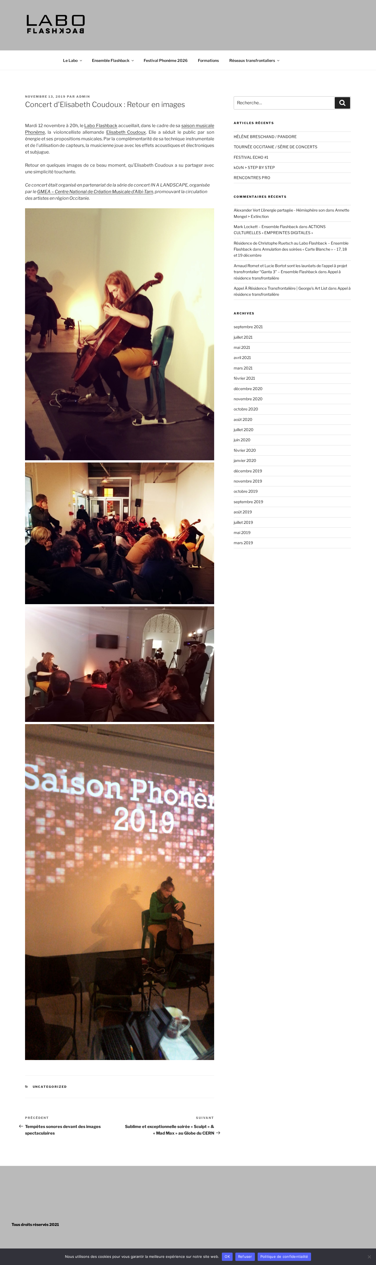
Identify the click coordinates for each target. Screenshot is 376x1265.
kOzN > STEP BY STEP (254, 167)
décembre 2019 (248, 471)
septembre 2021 (248, 326)
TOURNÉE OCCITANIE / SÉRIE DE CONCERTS (275, 146)
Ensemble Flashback (110, 60)
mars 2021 (243, 368)
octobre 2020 (246, 409)
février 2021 (244, 378)
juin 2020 (242, 439)
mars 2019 (243, 542)
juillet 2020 (244, 429)
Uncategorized (50, 1087)
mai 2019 (242, 532)
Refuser (245, 1256)
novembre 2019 (248, 481)
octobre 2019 (246, 491)
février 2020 (245, 450)
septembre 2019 (248, 501)
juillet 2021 (243, 337)
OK (227, 1256)
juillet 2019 (243, 522)
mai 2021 (242, 347)
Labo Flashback (100, 125)
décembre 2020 (248, 388)
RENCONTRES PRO (252, 177)
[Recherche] (342, 103)
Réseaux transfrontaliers (252, 60)
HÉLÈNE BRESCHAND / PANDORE (265, 136)
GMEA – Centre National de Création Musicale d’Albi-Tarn (95, 191)
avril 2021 (242, 357)
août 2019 (243, 512)
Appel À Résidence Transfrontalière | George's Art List (280, 288)
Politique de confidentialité (284, 1256)
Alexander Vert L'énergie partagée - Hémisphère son (279, 210)
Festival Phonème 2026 (165, 60)
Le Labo (70, 60)
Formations (208, 60)
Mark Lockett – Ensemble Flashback (266, 226)
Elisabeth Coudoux (126, 132)
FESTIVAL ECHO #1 (251, 157)
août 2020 (243, 419)
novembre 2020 (248, 398)
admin (83, 96)
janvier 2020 (245, 460)
